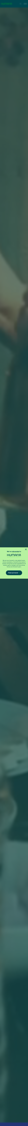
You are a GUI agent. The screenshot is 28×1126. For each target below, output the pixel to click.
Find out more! (13, 573)
